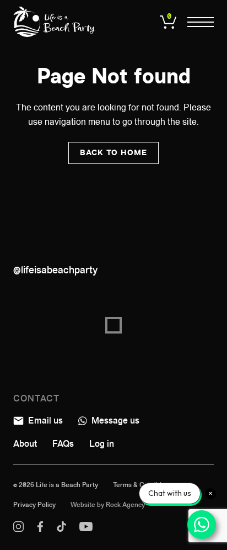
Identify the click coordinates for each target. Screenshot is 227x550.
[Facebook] (40, 528)
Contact (36, 398)
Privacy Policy (34, 504)
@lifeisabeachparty (55, 270)
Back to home (113, 152)
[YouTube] (86, 528)
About (25, 443)
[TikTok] (61, 528)
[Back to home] (54, 22)
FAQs (63, 443)
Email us (44, 420)
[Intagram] (18, 528)
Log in (101, 443)
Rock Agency (125, 504)
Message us (114, 420)
